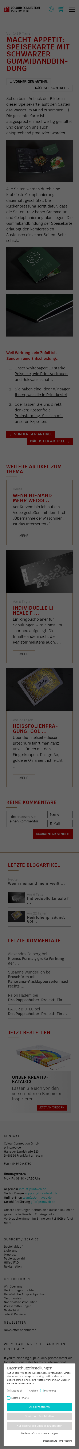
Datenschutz (50, 1440)
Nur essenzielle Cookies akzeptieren (39, 1426)
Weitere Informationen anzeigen (39, 1433)
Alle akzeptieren (39, 1407)
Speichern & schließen (39, 1416)
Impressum (65, 1440)
